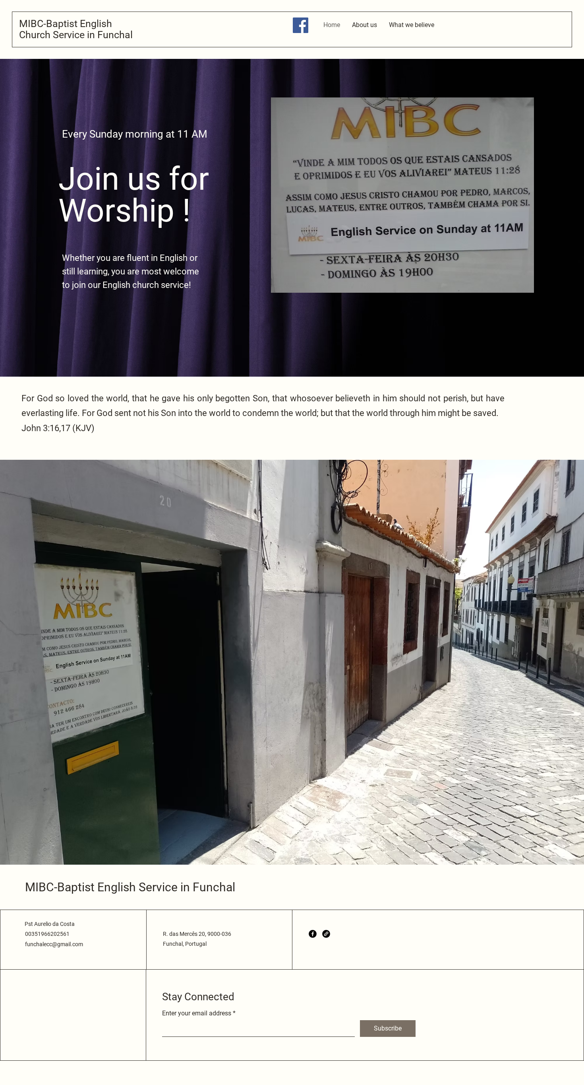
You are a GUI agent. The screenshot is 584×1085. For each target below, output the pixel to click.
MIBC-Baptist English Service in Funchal (130, 887)
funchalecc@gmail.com (54, 944)
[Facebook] (300, 25)
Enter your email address (196, 1013)
